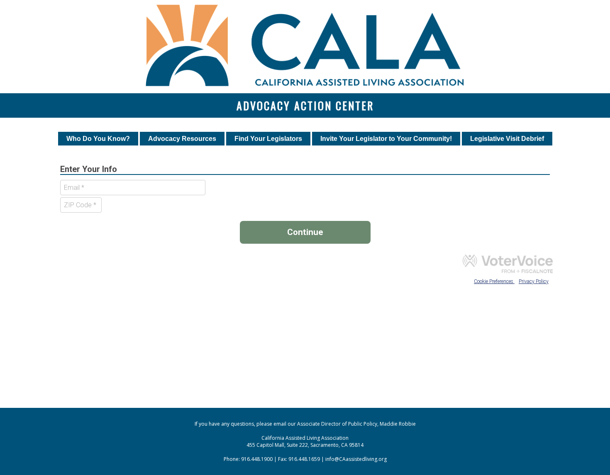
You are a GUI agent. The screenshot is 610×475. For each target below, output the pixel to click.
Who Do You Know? (98, 138)
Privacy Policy (534, 281)
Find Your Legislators (268, 138)
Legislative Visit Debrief (507, 138)
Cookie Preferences (494, 281)
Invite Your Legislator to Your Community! (386, 138)
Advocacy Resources (182, 138)
